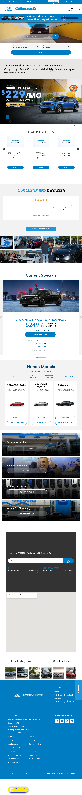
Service (64, 700)
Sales (64, 693)
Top (78, 693)
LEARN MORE (41, 346)
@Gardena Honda (62, 661)
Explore (16, 418)
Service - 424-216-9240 (25, 2)
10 (78, 99)
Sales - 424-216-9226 (9, 2)
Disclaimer (77, 126)
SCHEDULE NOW (27, 449)
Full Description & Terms (41, 350)
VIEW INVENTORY (40, 335)
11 (78, 101)
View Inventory (17, 423)
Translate (60, 3)
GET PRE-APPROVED (27, 514)
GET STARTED (27, 470)
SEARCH (41, 52)
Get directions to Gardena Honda (20, 557)
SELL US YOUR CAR (27, 492)
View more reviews (41, 229)
